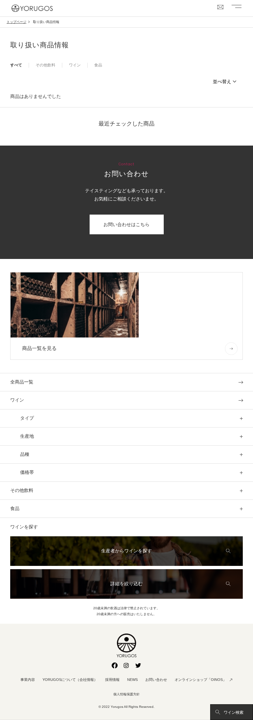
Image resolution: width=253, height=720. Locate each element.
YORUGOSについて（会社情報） (70, 680)
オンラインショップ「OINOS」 (200, 680)
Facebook (115, 665)
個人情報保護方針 (126, 694)
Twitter (138, 665)
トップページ (16, 22)
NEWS (132, 680)
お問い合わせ (156, 680)
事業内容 (27, 680)
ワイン (75, 65)
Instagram (126, 665)
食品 (98, 65)
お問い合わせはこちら (126, 224)
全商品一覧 (21, 382)
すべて (16, 65)
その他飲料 (45, 65)
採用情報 (112, 680)
